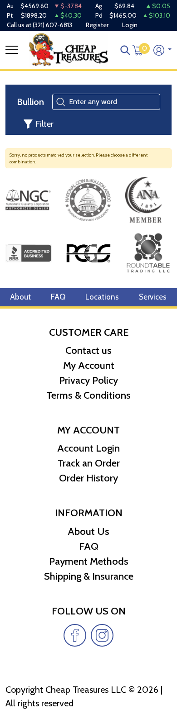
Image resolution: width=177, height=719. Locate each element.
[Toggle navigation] (11, 50)
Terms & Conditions (88, 395)
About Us (88, 531)
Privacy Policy (88, 380)
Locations (102, 296)
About (20, 296)
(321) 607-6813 (52, 25)
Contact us (88, 350)
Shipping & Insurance (88, 576)
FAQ (58, 296)
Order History (88, 478)
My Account (88, 365)
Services (153, 296)
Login (130, 25)
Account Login (88, 448)
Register (97, 25)
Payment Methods (88, 561)
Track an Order (89, 463)
